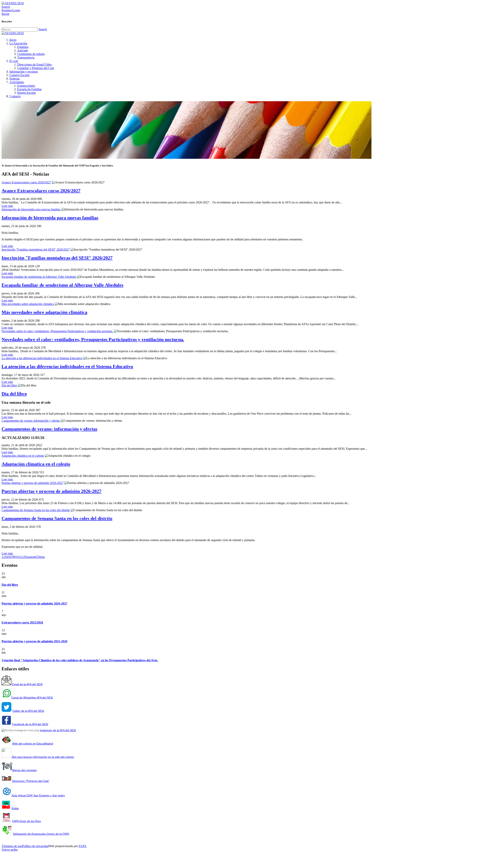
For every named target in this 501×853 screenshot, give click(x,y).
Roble (15, 808)
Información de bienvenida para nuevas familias (31, 209)
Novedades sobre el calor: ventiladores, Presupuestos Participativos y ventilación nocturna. (57, 331)
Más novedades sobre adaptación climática (28, 304)
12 (23, 557)
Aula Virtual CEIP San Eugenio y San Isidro (38, 795)
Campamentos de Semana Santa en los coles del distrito (36, 510)
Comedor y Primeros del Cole (35, 68)
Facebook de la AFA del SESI (30, 724)
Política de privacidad (35, 846)
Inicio (12, 40)
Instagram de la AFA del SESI (58, 730)
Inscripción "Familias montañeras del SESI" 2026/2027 (36, 249)
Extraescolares (26, 85)
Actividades (16, 82)
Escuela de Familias (29, 89)
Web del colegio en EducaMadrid (32, 743)
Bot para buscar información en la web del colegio (42, 756)
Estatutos (22, 47)
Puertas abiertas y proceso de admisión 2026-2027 (32, 483)
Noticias (14, 78)
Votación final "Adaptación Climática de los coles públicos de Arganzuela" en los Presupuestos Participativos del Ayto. (80, 660)
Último (40, 557)
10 (17, 557)
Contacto (15, 96)
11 (20, 557)
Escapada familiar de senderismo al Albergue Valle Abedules (39, 276)
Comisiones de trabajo (31, 54)
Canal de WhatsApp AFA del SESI (32, 697)
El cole (13, 61)
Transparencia (25, 57)
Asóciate (22, 50)
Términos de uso (12, 846)
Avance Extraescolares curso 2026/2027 (26, 182)
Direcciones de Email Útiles (34, 64)
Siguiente (30, 557)
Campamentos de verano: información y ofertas (31, 420)
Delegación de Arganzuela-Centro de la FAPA (41, 833)
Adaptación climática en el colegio (23, 455)
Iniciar (5, 13)
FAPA (83, 846)
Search (43, 29)
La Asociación (18, 43)
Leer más (7, 206)
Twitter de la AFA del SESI (28, 710)
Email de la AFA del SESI (27, 684)
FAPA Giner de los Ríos (26, 821)
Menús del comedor (24, 770)
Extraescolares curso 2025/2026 (22, 622)
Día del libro (9, 385)
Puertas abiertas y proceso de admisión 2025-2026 (34, 641)
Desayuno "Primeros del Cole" (31, 781)
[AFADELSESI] (13, 3)
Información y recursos (23, 71)
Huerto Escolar (26, 92)
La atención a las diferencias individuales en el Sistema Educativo (42, 358)
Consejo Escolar (19, 75)
